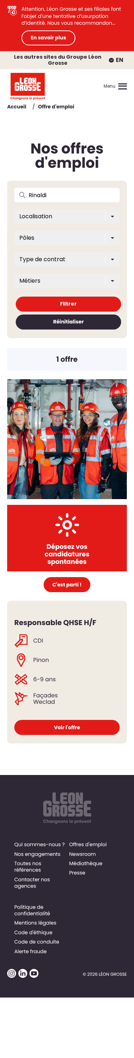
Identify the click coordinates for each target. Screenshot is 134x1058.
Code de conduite (36, 941)
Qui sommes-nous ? (39, 844)
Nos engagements (37, 854)
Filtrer (68, 303)
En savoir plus (48, 37)
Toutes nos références (27, 866)
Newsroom (82, 854)
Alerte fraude (30, 951)
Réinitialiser (68, 321)
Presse (77, 872)
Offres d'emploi (87, 844)
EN (119, 60)
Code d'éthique (33, 932)
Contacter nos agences (32, 882)
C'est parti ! (66, 584)
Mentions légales (35, 922)
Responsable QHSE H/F (55, 622)
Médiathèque (85, 863)
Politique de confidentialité (32, 910)
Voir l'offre (67, 727)
